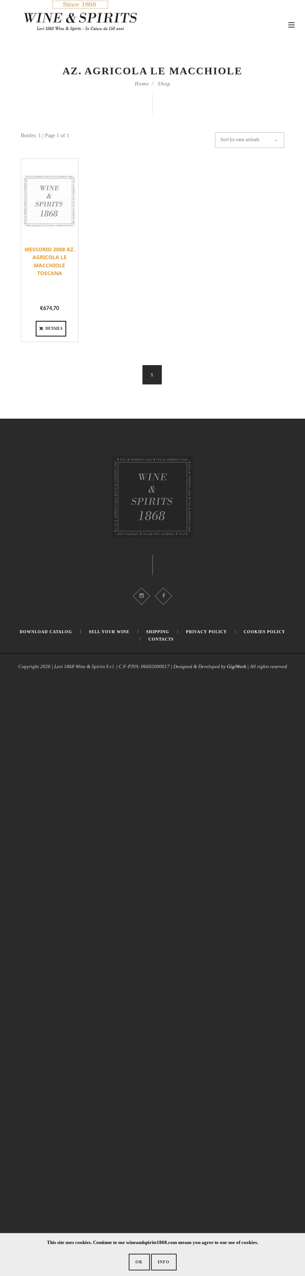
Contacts (161, 639)
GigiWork (236, 666)
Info (164, 1262)
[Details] (61, 250)
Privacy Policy (206, 631)
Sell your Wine (109, 631)
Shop (164, 84)
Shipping (157, 631)
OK (139, 1262)
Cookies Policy (264, 631)
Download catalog (46, 631)
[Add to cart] (38, 250)
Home (142, 84)
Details (53, 328)
